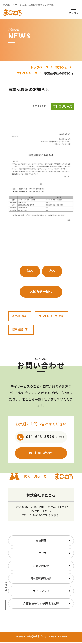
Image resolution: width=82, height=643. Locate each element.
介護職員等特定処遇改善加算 (41, 603)
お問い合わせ (43, 453)
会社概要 (41, 540)
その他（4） (19, 316)
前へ (30, 271)
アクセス (41, 553)
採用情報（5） (21, 329)
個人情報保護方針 (41, 578)
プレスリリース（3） (51, 316)
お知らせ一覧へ (41, 291)
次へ (52, 271)
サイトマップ (41, 591)
